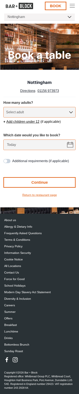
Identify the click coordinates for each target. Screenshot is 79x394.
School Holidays (14, 285)
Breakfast (10, 325)
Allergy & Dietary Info (18, 226)
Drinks (8, 338)
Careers (9, 305)
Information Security (17, 252)
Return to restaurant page (39, 195)
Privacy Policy (13, 246)
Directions (27, 91)
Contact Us (11, 272)
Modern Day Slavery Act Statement (27, 292)
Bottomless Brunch (16, 344)
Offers (8, 318)
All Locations (12, 266)
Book (55, 6)
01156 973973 (48, 91)
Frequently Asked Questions (23, 233)
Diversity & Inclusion (17, 298)
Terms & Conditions (17, 239)
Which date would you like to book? (31, 135)
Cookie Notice (13, 259)
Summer (10, 311)
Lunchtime (11, 331)
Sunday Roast (13, 351)
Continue (39, 182)
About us (10, 220)
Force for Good (14, 279)
